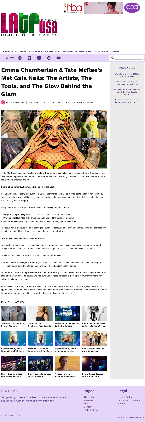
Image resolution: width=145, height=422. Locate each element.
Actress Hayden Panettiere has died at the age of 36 (65, 375)
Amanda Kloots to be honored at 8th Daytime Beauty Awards (39, 349)
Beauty (42, 51)
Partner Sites (91, 410)
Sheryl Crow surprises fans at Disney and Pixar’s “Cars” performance (13, 375)
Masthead (89, 400)
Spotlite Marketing (136, 417)
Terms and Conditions (129, 400)
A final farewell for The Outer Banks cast (93, 349)
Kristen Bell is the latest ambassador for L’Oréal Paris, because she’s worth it (93, 324)
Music (14, 51)
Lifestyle (24, 51)
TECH (34, 51)
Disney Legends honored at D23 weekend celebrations (39, 375)
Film (7, 51)
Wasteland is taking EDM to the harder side (67, 324)
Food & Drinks (96, 51)
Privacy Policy (124, 397)
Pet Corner (113, 51)
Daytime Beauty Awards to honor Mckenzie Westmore (66, 349)
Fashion (52, 51)
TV (2, 51)
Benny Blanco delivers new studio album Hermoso (92, 375)
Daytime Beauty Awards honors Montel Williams (12, 349)
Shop (86, 403)
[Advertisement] (102, 31)
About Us (89, 397)
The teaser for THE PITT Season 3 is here (12, 324)
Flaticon (121, 403)
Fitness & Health (68, 51)
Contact (88, 406)
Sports (83, 51)
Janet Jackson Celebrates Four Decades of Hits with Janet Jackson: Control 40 (40, 324)
